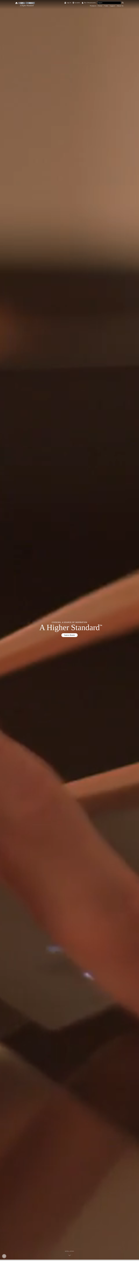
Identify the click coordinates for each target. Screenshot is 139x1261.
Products (93, 6)
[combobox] (109, 2)
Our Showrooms (90, 3)
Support (112, 6)
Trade (106, 6)
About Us (120, 6)
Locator (77, 3)
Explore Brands (69, 635)
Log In (69, 3)
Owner (100, 6)
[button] (122, 2)
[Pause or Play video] (4, 1256)
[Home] (16, 3)
